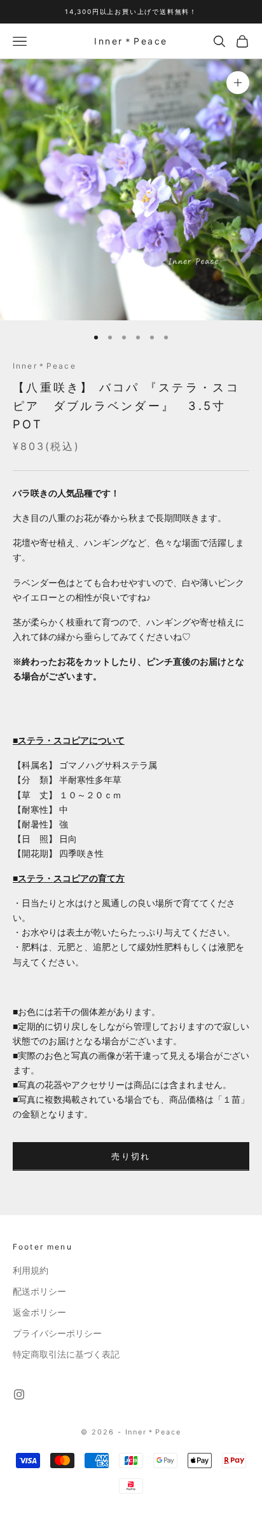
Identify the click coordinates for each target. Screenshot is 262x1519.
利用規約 (30, 1270)
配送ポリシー (39, 1291)
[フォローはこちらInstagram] (19, 1394)
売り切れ (130, 1156)
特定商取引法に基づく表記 (66, 1354)
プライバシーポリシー (57, 1333)
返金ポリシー (39, 1312)
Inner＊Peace (44, 366)
